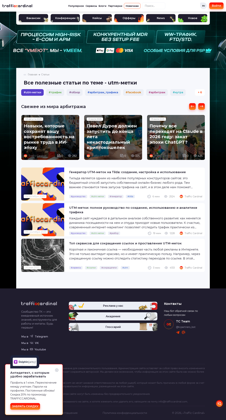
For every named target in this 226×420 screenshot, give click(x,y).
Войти (216, 5)
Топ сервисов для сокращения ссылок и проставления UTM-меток (125, 243)
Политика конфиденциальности (125, 413)
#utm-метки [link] (97, 196)
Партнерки (115, 5)
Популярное (76, 5)
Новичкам (132, 5)
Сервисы (91, 5)
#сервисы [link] (76, 267)
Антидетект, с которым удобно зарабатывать (29, 374)
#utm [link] (125, 267)
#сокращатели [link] (109, 267)
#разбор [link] (114, 233)
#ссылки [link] (91, 267)
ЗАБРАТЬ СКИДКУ (25, 406)
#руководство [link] (78, 196)
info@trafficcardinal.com (172, 401)
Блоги (102, 5)
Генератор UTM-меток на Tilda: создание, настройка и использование (127, 172)
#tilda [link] (130, 196)
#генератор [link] (116, 196)
